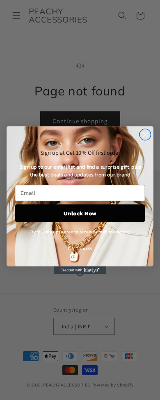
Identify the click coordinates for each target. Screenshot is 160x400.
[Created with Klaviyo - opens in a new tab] (80, 270)
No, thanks (80, 248)
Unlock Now (80, 212)
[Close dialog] (145, 134)
